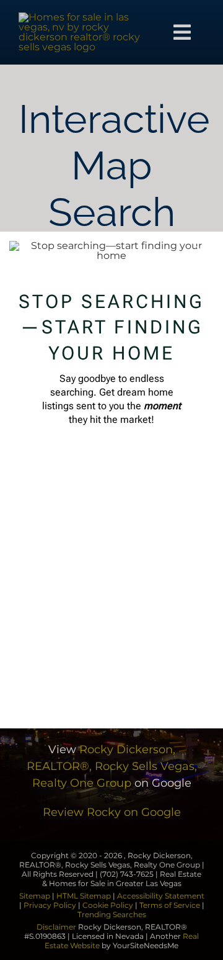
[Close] (201, 251)
